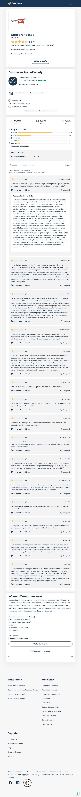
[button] (40, 93)
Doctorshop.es (22, 35)
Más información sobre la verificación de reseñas (40, 111)
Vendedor (14, 165)
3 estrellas (15, 138)
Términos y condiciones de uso (20, 772)
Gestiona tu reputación (17, 694)
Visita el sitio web (40, 644)
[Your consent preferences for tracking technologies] (77, 793)
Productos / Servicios (28, 165)
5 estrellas (15, 132)
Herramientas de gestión (51, 711)
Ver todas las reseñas (20, 146)
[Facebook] (9, 656)
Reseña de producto (50, 690)
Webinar (11, 756)
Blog (9, 748)
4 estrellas (15, 135)
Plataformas (47, 724)
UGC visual (46, 703)
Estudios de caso (14, 752)
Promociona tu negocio (17, 698)
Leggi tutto (49, 611)
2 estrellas (15, 141)
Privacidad (41, 772)
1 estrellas (15, 143)
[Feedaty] (15, 4)
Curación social (48, 720)
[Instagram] (72, 656)
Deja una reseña (40, 61)
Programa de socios (15, 743)
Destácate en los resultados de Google (23, 690)
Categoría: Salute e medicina (19, 638)
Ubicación (46, 698)
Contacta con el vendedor (40, 651)
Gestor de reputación (50, 707)
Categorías (12, 739)
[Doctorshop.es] (18, 21)
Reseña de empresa (50, 686)
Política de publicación (59, 772)
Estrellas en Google (49, 715)
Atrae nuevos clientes (16, 686)
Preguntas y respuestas (51, 694)
